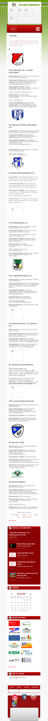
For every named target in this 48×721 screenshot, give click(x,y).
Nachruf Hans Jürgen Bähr (26, 544)
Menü (13, 29)
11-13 (36, 514)
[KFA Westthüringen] (24, 7)
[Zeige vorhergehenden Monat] (12, 594)
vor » (18, 517)
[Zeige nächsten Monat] (30, 594)
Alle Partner (12, 667)
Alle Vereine (12, 520)
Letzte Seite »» (26, 517)
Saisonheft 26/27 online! (25, 553)
